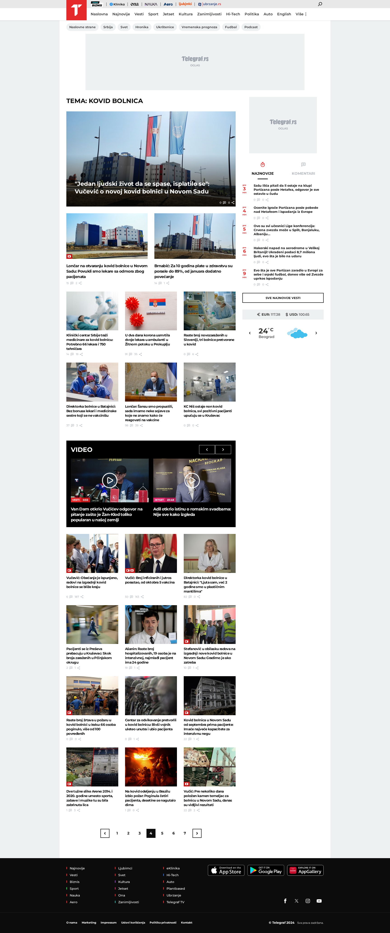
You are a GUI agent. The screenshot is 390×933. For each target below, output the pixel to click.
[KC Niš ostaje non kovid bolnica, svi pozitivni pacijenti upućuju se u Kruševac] (210, 382)
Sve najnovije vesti (283, 298)
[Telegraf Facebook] (285, 900)
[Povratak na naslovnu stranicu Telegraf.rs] (76, 10)
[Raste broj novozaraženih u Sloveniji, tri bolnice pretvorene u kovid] (210, 311)
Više (300, 14)
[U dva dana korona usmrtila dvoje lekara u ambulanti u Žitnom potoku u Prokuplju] (151, 311)
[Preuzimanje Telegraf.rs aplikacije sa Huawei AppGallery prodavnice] (305, 870)
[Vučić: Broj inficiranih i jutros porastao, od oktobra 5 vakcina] (151, 553)
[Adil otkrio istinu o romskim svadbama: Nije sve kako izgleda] (192, 480)
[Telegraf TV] (319, 900)
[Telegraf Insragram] (307, 900)
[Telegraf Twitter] (296, 900)
